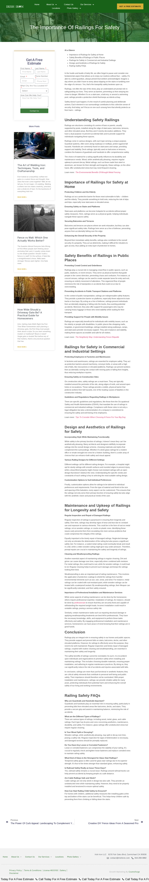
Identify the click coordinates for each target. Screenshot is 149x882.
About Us (50, 4)
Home (36, 4)
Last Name (40, 68)
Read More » (22, 197)
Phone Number (41, 76)
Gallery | (63, 870)
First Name (25, 68)
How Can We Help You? (30, 95)
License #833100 (50, 870)
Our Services (85, 4)
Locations (56, 8)
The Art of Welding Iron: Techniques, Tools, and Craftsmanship (31, 168)
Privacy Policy (15, 870)
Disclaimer (14, 873)
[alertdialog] (74, 879)
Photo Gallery (72, 8)
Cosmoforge (134, 872)
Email (23, 76)
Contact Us (68, 4)
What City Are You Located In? (33, 86)
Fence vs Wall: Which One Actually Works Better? (32, 239)
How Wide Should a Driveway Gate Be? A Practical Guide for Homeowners (29, 314)
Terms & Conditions (32, 870)
